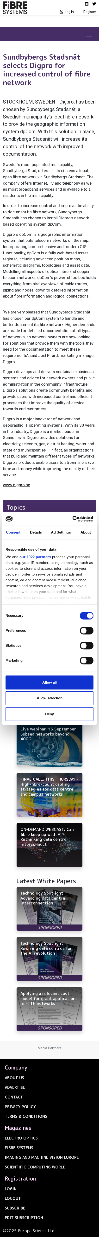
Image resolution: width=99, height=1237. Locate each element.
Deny (49, 714)
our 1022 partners (35, 557)
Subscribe (15, 1208)
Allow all (49, 682)
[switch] (86, 630)
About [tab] (85, 532)
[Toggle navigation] (89, 34)
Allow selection (49, 698)
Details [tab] (36, 532)
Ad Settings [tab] (61, 532)
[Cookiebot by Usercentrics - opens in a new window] (72, 519)
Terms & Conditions (26, 1116)
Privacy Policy (20, 1106)
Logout (13, 1198)
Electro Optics (21, 1138)
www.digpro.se (16, 484)
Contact (14, 1097)
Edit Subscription (24, 1217)
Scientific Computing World (35, 1167)
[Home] (25, 7)
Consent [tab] (13, 532)
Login (11, 1188)
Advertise (15, 1087)
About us (14, 1077)
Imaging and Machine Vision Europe (42, 1157)
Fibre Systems (19, 1147)
